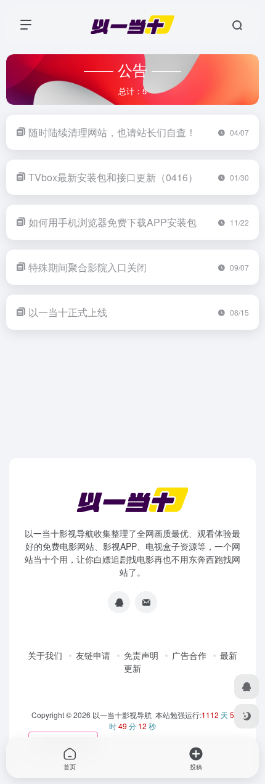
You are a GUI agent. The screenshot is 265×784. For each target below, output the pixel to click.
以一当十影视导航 (122, 714)
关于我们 (45, 655)
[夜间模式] (246, 716)
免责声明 (141, 655)
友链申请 (93, 655)
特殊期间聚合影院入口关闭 (87, 267)
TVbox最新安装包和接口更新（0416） (113, 177)
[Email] (146, 602)
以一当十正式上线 (67, 312)
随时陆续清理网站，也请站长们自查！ (112, 132)
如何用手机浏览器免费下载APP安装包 (112, 222)
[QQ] (119, 602)
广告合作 (189, 655)
